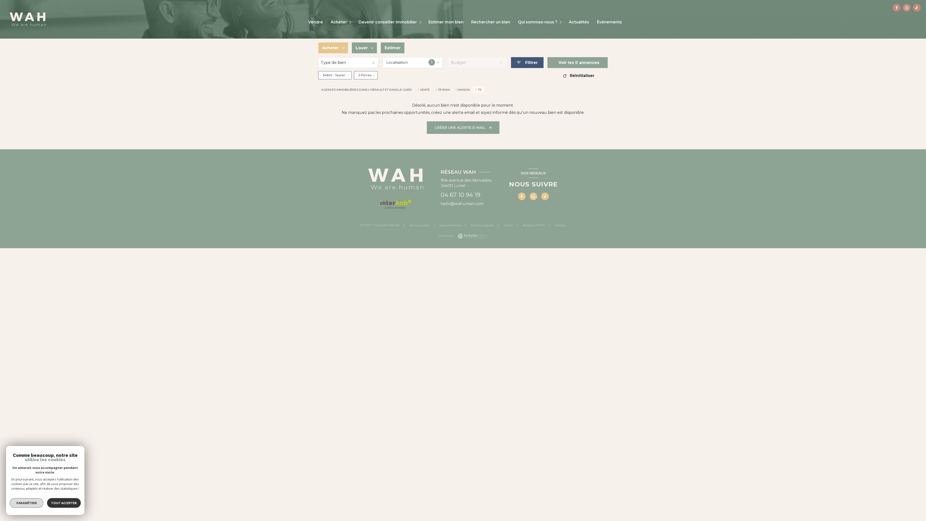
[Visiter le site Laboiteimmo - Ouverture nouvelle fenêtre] (471, 236)
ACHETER (339, 22)
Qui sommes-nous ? (537, 22)
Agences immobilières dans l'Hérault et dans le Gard (366, 89)
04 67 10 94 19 (460, 194)
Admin (508, 225)
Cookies (560, 225)
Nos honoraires (419, 225)
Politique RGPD (534, 225)
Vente (425, 89)
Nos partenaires (450, 225)
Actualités (579, 22)
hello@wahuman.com (462, 203)
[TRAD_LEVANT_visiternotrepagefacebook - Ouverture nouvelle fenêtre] (896, 8)
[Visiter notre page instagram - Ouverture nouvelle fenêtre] (907, 8)
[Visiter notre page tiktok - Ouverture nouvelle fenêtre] (917, 8)
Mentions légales (482, 225)
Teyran (444, 89)
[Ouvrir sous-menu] (351, 22)
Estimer (393, 48)
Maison (464, 89)
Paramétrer (26, 503)
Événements (609, 22)
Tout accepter (64, 503)
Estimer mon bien (446, 22)
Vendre (315, 22)
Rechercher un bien (490, 22)
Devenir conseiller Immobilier (388, 22)
